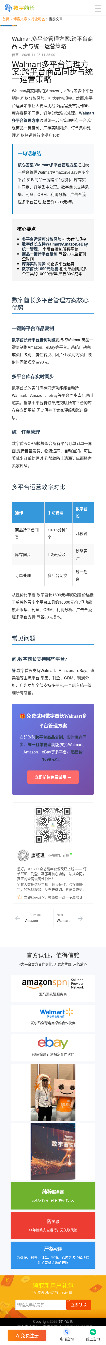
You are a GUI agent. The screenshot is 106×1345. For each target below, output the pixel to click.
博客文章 (20, 18)
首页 (5, 18)
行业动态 (38, 18)
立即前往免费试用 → (53, 777)
